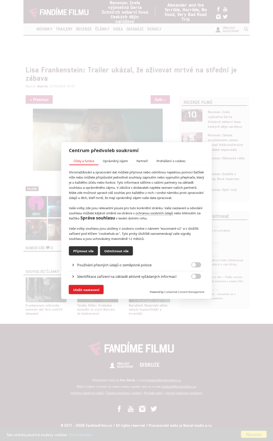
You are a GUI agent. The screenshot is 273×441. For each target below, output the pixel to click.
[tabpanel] (136, 255)
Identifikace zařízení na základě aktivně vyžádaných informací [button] (126, 276)
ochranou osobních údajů (154, 213)
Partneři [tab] (142, 161)
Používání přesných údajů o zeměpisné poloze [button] (114, 265)
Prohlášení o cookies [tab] (171, 161)
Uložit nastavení (86, 289)
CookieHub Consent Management (184, 292)
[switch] (192, 287)
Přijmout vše (83, 251)
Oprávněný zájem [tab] (115, 161)
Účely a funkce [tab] (84, 161)
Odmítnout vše (116, 251)
